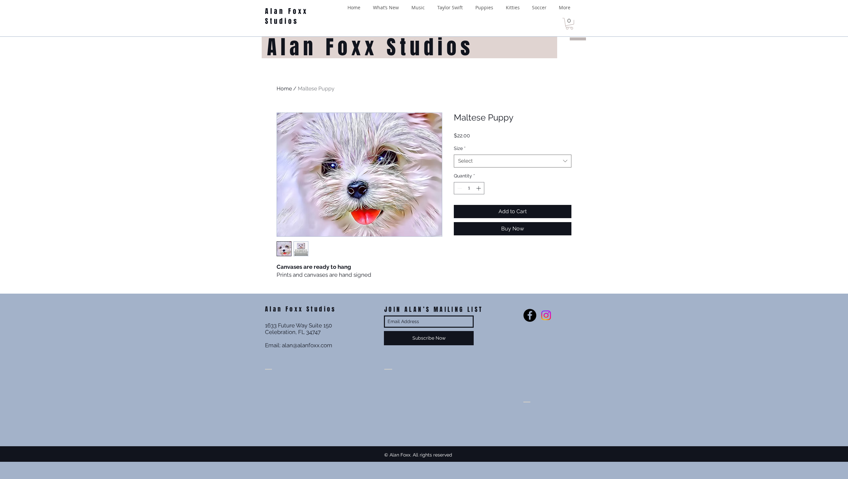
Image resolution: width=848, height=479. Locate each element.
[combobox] (512, 161)
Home (284, 88)
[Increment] (479, 188)
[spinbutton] (469, 188)
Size (460, 148)
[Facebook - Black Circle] (529, 315)
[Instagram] (546, 315)
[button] (569, 23)
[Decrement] (459, 188)
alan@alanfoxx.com (307, 345)
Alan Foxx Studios (286, 16)
